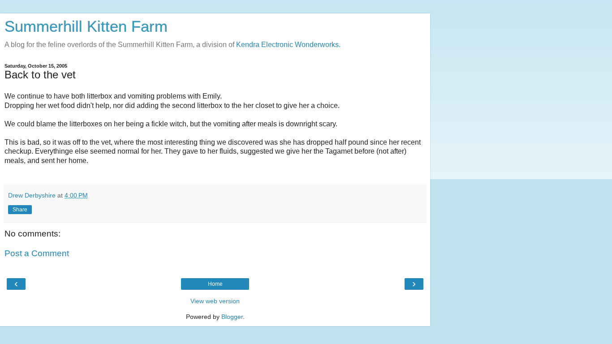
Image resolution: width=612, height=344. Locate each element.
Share (20, 209)
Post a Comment (36, 253)
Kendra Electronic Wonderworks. (288, 44)
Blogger (232, 316)
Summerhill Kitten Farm (86, 26)
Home (215, 284)
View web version (215, 301)
